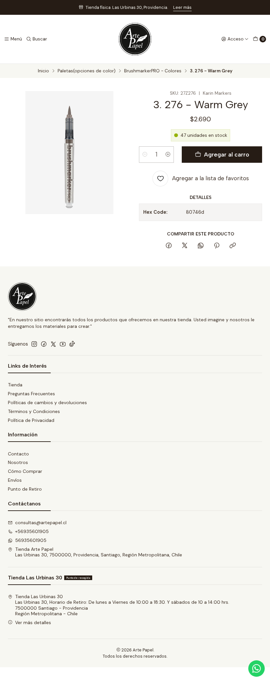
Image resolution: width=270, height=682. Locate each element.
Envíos (15, 480)
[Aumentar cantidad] (168, 154)
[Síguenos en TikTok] (72, 344)
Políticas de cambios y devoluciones (47, 402)
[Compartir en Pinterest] (216, 246)
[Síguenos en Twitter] (53, 344)
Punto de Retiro (25, 489)
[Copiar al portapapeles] (232, 246)
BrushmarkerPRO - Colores (152, 71)
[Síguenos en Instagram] (34, 344)
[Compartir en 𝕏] (184, 246)
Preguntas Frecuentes (31, 394)
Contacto (18, 454)
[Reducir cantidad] (144, 154)
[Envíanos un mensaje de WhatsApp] (256, 668)
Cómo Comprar (25, 471)
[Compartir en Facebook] (168, 246)
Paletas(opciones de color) (87, 71)
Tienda (15, 385)
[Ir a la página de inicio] (135, 39)
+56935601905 (32, 531)
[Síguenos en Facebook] (43, 344)
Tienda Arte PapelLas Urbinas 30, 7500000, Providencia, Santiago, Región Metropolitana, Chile (98, 552)
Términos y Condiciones (34, 411)
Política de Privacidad (31, 420)
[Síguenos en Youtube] (63, 344)
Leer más (182, 7)
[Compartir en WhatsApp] (200, 246)
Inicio (43, 71)
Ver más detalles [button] (33, 622)
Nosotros (18, 462)
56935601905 (30, 540)
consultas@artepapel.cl (41, 522)
